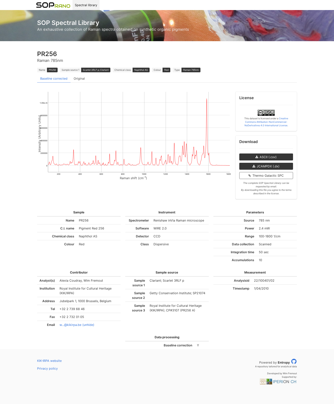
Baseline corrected (53, 78)
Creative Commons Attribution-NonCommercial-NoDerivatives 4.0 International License (266, 122)
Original (79, 78)
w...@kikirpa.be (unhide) (77, 325)
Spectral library (86, 5)
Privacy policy (47, 368)
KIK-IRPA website (49, 361)
